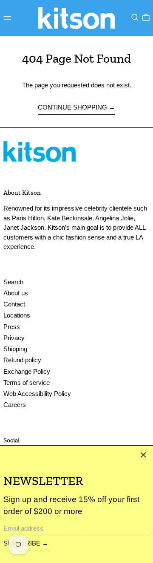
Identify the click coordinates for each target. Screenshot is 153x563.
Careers (14, 404)
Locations (16, 315)
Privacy (14, 337)
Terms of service (26, 382)
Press (11, 326)
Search (13, 282)
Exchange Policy (26, 371)
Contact (14, 304)
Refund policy (22, 360)
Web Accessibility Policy (37, 393)
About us (15, 293)
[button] (135, 17)
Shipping (15, 348)
